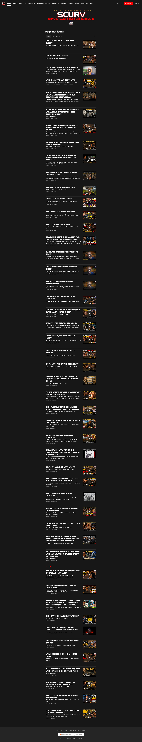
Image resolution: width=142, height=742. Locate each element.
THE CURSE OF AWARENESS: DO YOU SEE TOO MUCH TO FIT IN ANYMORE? (62, 480)
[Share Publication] (121, 3)
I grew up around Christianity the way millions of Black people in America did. (61, 202)
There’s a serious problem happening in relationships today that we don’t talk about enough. (63, 287)
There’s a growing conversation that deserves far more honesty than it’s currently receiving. (61, 163)
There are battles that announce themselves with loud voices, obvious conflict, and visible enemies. (63, 715)
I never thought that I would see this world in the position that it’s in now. (62, 425)
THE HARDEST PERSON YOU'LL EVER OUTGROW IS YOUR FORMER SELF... (60, 683)
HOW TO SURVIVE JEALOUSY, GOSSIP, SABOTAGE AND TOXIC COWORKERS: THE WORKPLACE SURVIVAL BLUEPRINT (62, 539)
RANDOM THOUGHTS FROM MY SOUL (61, 187)
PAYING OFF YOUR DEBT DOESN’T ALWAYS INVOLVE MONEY (63, 421)
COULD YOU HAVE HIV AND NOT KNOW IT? (62, 364)
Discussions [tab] (59, 36)
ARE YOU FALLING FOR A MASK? (58, 224)
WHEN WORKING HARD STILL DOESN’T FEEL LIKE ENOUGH (63, 301)
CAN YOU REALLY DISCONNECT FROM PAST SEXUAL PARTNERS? (63, 143)
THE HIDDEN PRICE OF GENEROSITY (56, 58)
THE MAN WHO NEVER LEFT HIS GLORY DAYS (59, 632)
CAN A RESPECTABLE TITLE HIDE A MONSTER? (59, 436)
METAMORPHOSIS (51, 116)
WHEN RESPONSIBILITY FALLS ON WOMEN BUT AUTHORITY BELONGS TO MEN (63, 46)
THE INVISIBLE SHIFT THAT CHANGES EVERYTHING (60, 645)
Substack (62, 738)
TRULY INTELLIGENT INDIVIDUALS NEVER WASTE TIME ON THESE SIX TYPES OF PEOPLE (62, 127)
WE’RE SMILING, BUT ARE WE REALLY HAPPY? (60, 337)
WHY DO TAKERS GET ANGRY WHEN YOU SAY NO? (62, 642)
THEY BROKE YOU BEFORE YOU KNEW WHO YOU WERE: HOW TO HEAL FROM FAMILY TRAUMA (62, 591)
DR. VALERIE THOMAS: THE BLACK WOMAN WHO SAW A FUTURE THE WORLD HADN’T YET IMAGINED (63, 554)
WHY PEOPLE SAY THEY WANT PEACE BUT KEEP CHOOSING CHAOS (62, 659)
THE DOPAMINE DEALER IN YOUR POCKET (62, 616)
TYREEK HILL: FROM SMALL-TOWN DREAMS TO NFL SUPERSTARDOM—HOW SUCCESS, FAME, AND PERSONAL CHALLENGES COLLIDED (63, 603)
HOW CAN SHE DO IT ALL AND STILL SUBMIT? (60, 42)
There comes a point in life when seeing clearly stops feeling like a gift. (63, 483)
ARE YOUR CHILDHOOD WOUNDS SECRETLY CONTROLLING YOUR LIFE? (63, 572)
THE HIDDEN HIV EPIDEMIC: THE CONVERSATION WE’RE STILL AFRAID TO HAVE (62, 367)
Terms (74, 730)
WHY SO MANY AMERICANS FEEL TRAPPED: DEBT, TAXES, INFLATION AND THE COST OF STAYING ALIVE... (62, 83)
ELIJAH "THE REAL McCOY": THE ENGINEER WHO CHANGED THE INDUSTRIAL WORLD (63, 670)
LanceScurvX (54, 49)
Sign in (137, 3)
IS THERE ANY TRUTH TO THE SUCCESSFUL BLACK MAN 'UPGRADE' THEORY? (63, 311)
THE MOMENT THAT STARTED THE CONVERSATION (60, 411)
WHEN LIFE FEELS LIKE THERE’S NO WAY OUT (58, 527)
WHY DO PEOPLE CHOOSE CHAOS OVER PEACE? (61, 655)
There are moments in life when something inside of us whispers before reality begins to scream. (61, 498)
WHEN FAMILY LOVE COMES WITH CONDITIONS (60, 469)
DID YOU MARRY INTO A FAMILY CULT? (61, 467)
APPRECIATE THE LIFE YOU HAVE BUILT (57, 189)
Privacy (70, 730)
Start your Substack (66, 734)
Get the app (79, 734)
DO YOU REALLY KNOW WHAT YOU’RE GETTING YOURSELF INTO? (62, 227)
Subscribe (128, 3)
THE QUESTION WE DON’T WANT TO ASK (57, 314)
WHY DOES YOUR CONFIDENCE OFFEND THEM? (61, 268)
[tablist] (54, 36)
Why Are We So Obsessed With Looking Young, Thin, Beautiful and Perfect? (61, 513)
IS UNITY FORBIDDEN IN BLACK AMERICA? (62, 67)
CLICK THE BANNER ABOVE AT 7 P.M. (56, 383)
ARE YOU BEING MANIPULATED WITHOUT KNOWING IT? (62, 696)
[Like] (47, 88)
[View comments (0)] (59, 62)
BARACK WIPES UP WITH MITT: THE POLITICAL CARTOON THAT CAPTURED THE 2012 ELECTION (63, 452)
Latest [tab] (48, 36)
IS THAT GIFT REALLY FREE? (57, 56)
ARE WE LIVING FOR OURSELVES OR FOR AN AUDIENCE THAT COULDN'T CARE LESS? (63, 341)
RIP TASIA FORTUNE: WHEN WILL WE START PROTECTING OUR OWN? (63, 393)
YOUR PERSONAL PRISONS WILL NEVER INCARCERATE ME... (61, 174)
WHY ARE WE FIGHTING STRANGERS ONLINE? (60, 352)
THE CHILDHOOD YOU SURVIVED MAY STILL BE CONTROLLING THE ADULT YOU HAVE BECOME (59, 576)
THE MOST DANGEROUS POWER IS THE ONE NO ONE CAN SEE (62, 700)
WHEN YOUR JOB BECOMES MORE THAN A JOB (59, 543)
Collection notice (81, 730)
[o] (89, 44)
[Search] (118, 3)
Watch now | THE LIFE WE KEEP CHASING (58, 686)
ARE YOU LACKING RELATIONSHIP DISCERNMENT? (59, 283)
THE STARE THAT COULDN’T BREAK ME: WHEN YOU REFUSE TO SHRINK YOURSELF (62, 408)
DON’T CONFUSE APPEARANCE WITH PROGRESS (60, 298)
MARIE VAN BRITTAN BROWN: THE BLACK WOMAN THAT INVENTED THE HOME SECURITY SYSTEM (62, 112)
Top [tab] (53, 36)
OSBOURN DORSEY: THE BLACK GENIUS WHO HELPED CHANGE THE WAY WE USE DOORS (62, 379)
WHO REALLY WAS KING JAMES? (59, 199)
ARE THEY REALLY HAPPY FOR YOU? (60, 212)
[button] (9, 4)
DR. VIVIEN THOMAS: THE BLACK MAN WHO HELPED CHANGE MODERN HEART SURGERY (63, 238)
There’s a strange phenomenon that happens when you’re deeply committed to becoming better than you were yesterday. (62, 272)
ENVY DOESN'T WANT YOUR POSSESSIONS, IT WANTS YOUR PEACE (63, 711)
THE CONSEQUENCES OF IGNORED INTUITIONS (59, 495)
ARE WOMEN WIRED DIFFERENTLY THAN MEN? (59, 146)
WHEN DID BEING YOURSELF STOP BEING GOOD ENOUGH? (62, 509)
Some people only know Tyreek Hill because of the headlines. (63, 607)
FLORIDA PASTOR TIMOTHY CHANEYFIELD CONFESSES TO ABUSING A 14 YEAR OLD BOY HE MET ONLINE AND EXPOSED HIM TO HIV (62, 440)
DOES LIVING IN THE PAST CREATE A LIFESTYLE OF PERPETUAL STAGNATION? (62, 629)
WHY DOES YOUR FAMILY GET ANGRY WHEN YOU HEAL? (61, 587)
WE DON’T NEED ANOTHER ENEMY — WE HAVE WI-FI (61, 355)
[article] (71, 46)
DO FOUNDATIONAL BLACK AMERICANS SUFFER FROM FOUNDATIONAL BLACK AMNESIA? (61, 158)
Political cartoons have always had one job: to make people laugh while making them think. (62, 457)
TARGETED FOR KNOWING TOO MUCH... (61, 323)
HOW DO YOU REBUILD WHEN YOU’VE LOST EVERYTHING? (63, 524)
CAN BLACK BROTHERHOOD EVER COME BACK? (62, 253)
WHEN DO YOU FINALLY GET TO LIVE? (61, 80)
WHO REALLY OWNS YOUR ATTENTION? (57, 618)
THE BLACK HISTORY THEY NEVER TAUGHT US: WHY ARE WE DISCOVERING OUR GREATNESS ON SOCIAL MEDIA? (63, 95)
